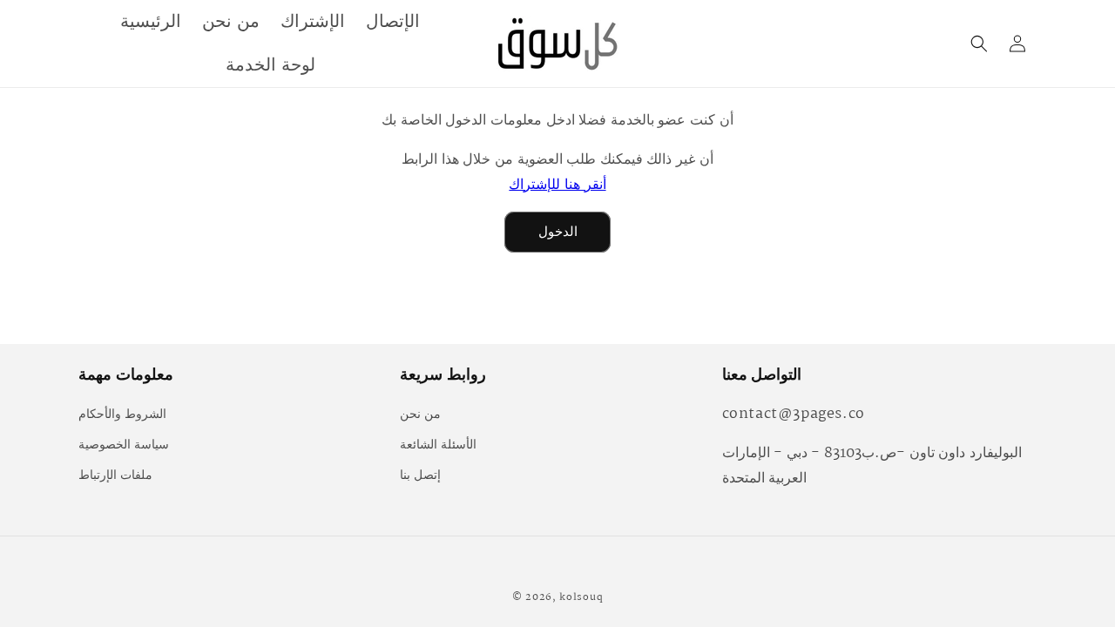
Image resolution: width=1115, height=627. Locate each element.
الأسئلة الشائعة (438, 445)
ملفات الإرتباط (115, 475)
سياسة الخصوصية (123, 445)
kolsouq (581, 597)
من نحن (420, 414)
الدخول (558, 232)
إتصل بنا (420, 475)
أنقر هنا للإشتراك (557, 185)
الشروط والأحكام (122, 414)
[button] (979, 43)
